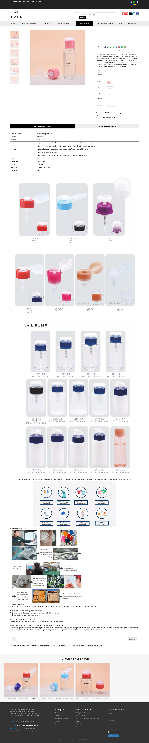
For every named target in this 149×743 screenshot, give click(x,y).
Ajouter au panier (107, 117)
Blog (55, 724)
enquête (107, 112)
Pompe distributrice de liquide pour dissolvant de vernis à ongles (50, 645)
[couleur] (109, 82)
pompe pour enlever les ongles (20, 645)
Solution (57, 721)
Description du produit (42, 126)
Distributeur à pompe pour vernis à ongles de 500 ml (87, 645)
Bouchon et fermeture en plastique (87, 718)
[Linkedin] (133, 13)
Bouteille (79, 724)
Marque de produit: (99, 75)
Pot (77, 726)
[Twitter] (130, 13)
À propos (57, 715)
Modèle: (98, 70)
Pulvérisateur (80, 715)
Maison (56, 713)
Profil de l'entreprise (107, 126)
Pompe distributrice (82, 713)
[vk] (126, 13)
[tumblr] (123, 13)
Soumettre (113, 736)
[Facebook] (137, 13)
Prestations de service (61, 718)
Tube (78, 721)
